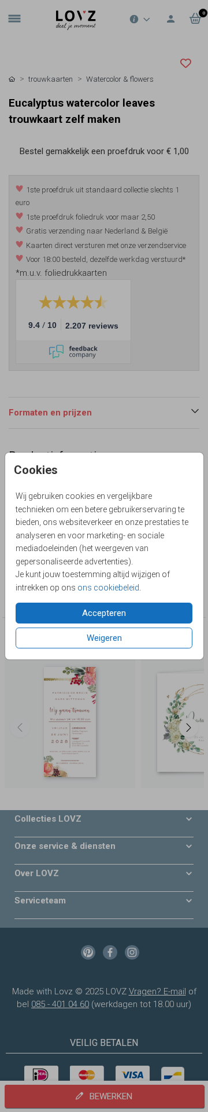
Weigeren (104, 638)
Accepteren (104, 613)
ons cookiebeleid (108, 587)
